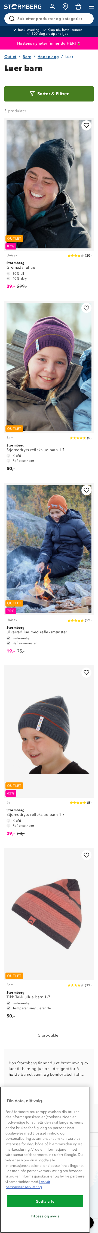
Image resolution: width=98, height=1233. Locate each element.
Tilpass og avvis (45, 1216)
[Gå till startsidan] (22, 6)
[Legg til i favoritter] (86, 125)
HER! (71, 43)
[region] (45, 1160)
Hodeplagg (48, 56)
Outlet (10, 56)
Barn (27, 56)
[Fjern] (86, 18)
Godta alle (45, 1201)
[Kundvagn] (78, 6)
